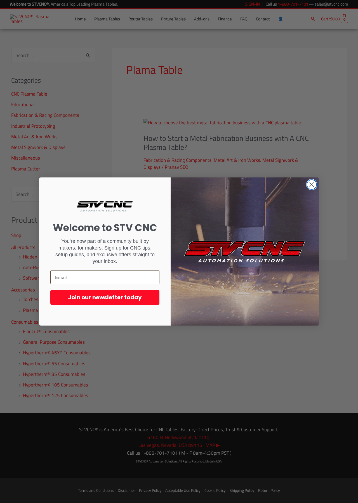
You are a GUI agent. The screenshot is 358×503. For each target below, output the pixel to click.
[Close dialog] (312, 184)
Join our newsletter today (105, 297)
